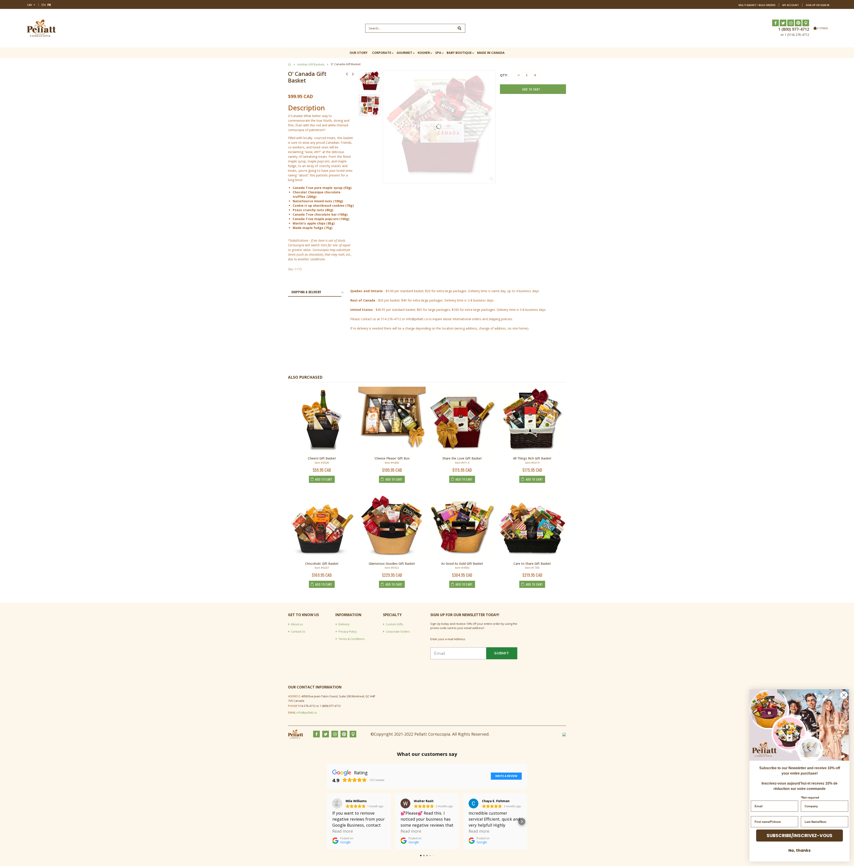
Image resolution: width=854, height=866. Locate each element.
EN (43, 5)
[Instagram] (790, 23)
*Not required (810, 797)
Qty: (504, 75)
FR (49, 5)
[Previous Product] (346, 73)
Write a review (506, 776)
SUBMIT (501, 653)
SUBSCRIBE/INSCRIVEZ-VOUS (799, 835)
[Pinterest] (798, 23)
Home (289, 64)
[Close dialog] (844, 695)
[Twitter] (783, 23)
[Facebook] (775, 23)
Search (460, 28)
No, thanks (799, 850)
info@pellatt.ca (306, 712)
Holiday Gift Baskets (311, 64)
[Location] (805, 23)
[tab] (314, 292)
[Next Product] (352, 73)
